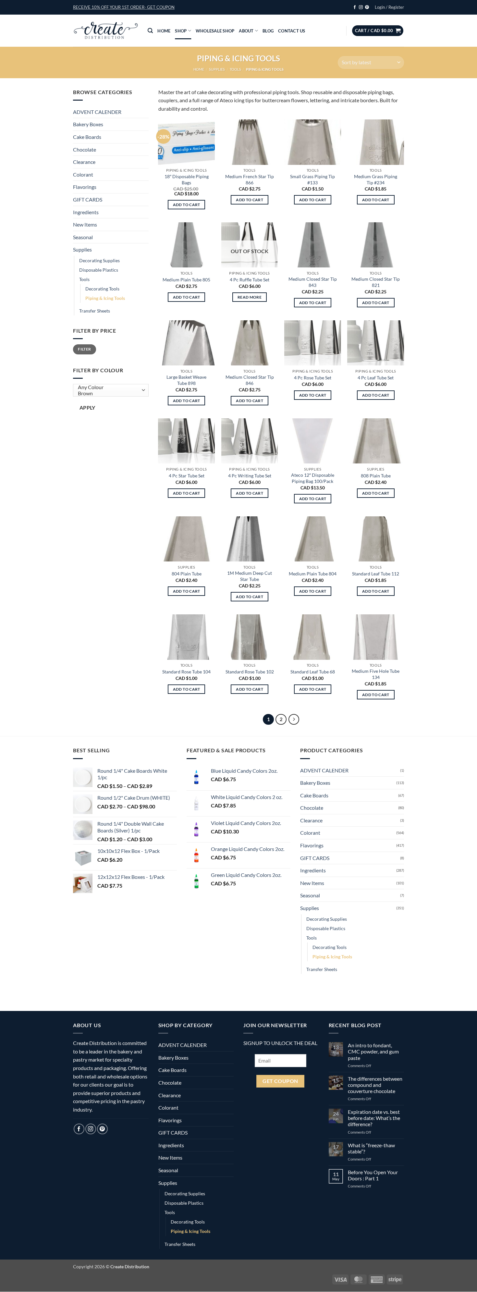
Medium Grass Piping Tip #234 (375, 179)
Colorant (83, 174)
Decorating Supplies (99, 260)
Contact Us (291, 30)
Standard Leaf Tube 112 (375, 573)
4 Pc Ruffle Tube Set (249, 279)
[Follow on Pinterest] (367, 7)
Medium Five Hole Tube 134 (375, 674)
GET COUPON (280, 1081)
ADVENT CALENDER (97, 112)
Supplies (217, 69)
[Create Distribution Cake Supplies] (105, 31)
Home (163, 30)
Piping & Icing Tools (105, 298)
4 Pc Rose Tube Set (312, 377)
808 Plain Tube (376, 475)
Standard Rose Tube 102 (250, 671)
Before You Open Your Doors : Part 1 (373, 1175)
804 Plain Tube (187, 573)
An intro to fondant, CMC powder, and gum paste (373, 1051)
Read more (250, 297)
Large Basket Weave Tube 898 (186, 380)
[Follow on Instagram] (361, 7)
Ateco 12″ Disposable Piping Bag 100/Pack (312, 478)
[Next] (294, 719)
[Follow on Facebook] (355, 7)
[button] (124, 7)
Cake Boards (87, 137)
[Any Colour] (109, 387)
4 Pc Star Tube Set (186, 475)
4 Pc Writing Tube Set (249, 475)
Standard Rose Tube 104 (186, 671)
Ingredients (86, 212)
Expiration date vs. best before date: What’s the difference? (374, 1118)
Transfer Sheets (94, 311)
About (246, 30)
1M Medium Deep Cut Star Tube (249, 576)
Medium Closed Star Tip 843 (312, 282)
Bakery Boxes (88, 124)
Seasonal (83, 237)
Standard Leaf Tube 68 (312, 671)
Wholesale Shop (215, 30)
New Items (85, 224)
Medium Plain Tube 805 (186, 279)
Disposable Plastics (98, 270)
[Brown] (109, 393)
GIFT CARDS (87, 199)
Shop (181, 30)
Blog (268, 30)
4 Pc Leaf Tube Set (376, 377)
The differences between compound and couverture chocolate (375, 1085)
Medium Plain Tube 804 (312, 573)
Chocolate (84, 149)
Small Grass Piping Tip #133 (312, 179)
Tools (235, 69)
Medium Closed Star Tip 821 (375, 282)
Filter (84, 349)
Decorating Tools (102, 288)
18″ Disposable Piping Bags (187, 179)
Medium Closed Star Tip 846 (250, 380)
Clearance (84, 162)
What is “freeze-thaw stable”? (371, 1148)
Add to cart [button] (186, 205)
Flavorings (84, 187)
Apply (87, 408)
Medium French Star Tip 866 (249, 179)
